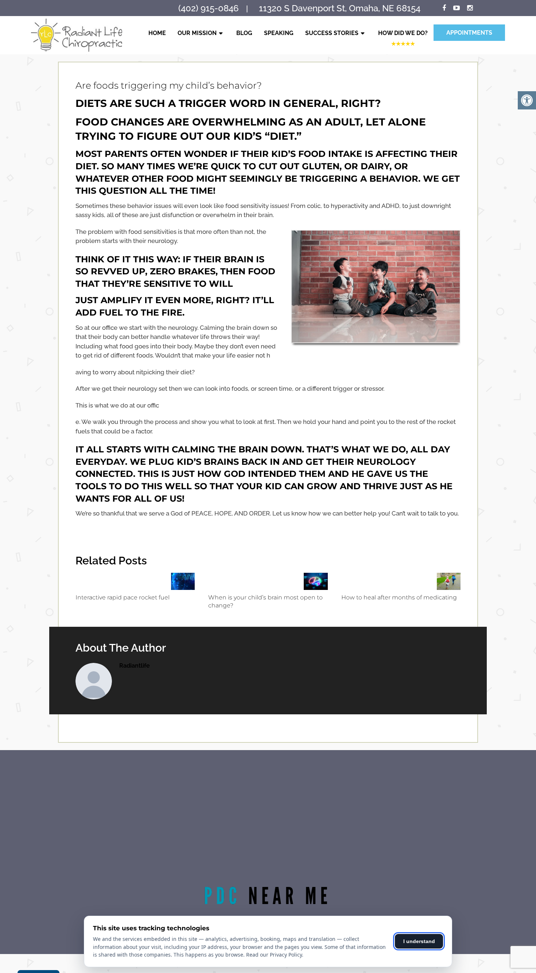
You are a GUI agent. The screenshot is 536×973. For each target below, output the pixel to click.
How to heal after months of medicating (399, 597)
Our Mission (197, 33)
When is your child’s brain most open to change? (265, 601)
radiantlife (134, 665)
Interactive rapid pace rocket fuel (122, 597)
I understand (419, 941)
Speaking (279, 33)
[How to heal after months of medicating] (449, 581)
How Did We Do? (403, 33)
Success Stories (331, 33)
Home (157, 33)
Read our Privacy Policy (274, 954)
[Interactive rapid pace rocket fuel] (183, 581)
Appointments (469, 32)
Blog (244, 33)
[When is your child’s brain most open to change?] (315, 581)
